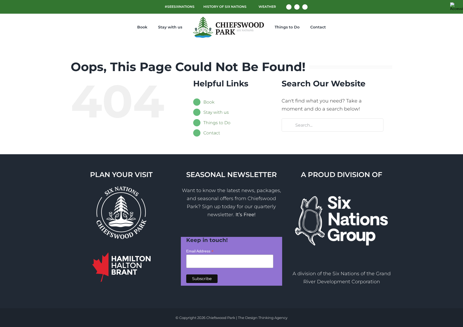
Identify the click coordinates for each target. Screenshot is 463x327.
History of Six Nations (225, 7)
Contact (211, 132)
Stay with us (216, 112)
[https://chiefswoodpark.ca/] (225, 27)
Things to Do (216, 122)
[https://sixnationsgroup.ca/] (341, 190)
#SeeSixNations (180, 7)
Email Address (200, 251)
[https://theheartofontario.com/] (121, 256)
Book (208, 102)
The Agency (262, 317)
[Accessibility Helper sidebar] (456, 6)
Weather (267, 7)
